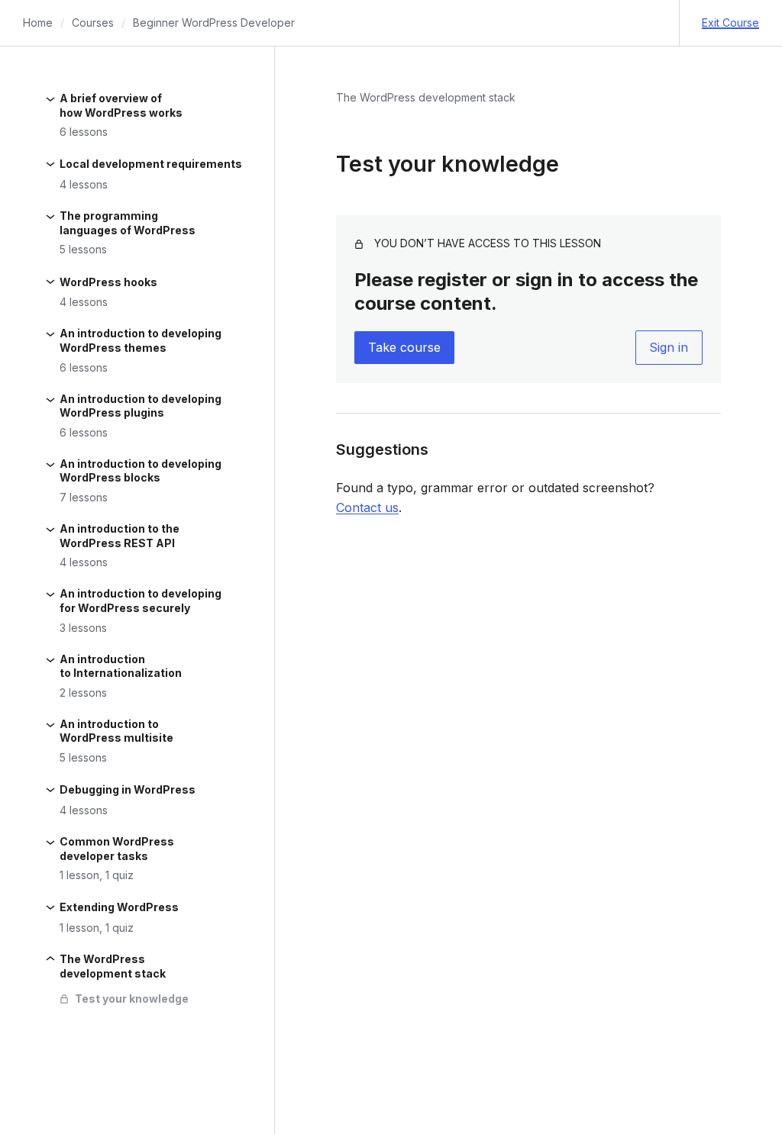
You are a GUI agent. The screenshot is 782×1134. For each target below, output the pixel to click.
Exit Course (730, 22)
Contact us (367, 507)
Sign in (668, 347)
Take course (404, 347)
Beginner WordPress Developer (214, 22)
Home (38, 22)
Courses (93, 22)
